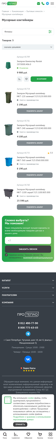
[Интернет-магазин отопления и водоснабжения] (10, 3)
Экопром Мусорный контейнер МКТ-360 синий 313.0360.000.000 (33, 159)
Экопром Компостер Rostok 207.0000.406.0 (29, 63)
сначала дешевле (12, 47)
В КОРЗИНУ (41, 79)
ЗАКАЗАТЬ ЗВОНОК (28, 249)
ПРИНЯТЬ (20, 424)
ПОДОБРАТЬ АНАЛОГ (35, 111)
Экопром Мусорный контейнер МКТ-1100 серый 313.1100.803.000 (33, 191)
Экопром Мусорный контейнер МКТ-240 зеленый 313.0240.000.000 (34, 127)
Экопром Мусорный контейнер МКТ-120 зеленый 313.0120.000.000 (34, 95)
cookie (31, 398)
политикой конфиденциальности (38, 257)
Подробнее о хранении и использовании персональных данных (32, 418)
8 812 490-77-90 (28, 323)
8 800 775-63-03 (28, 327)
